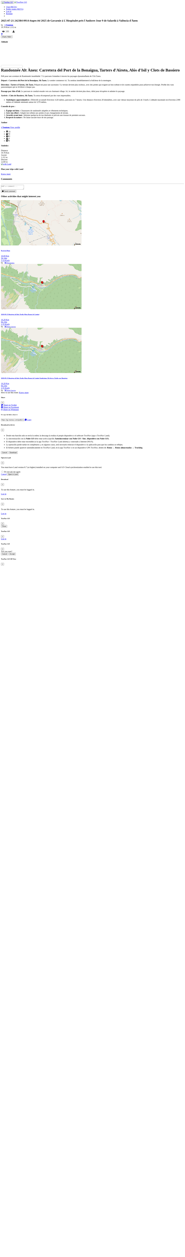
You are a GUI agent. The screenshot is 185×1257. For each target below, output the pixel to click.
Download (13, 453)
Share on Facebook (11, 407)
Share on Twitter (10, 405)
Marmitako (10, 263)
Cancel (4, 453)
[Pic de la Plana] (41, 245)
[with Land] (6, 164)
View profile (15, 127)
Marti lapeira (11, 327)
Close (4, 526)
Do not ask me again (12, 472)
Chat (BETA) (11, 7)
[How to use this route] (2, 34)
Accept (12, 554)
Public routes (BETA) (14, 9)
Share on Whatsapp (11, 409)
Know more (6, 174)
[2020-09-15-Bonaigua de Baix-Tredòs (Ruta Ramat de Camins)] (41, 308)
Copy (29, 420)
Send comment (9, 191)
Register (9, 14)
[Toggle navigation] (7, 2)
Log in (8, 11)
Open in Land (13, 474)
